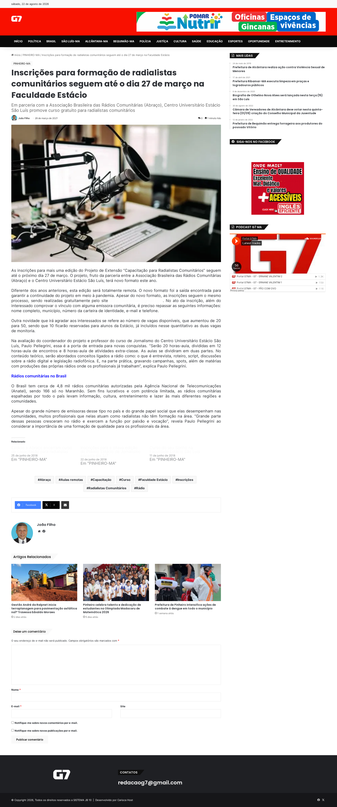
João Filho (24, 118)
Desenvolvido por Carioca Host (114, 800)
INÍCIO (18, 41)
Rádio (140, 488)
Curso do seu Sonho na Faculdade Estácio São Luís (175, 449)
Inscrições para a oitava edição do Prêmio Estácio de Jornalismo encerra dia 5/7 (111, 451)
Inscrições (185, 480)
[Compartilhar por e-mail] (65, 505)
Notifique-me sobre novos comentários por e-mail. (46, 722)
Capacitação (102, 480)
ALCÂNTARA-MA (96, 41)
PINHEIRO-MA (31, 55)
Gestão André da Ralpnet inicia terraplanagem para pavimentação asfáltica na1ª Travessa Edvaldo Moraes (44, 608)
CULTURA (180, 41)
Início (17, 55)
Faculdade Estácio (154, 480)
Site (122, 706)
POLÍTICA (34, 41)
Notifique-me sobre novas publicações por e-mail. (46, 730)
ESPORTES (235, 41)
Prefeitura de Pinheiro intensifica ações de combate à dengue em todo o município (185, 606)
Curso (125, 480)
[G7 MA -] (16, 19)
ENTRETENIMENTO (288, 41)
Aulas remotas (72, 480)
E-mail (16, 706)
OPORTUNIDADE (259, 41)
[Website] (39, 531)
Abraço (45, 480)
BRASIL (51, 41)
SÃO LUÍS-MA (70, 41)
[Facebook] (44, 531)
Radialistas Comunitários (107, 488)
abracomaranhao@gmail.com (136, 300)
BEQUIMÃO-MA (123, 41)
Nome (16, 689)
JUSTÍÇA (162, 41)
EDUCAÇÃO (215, 41)
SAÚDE (196, 41)
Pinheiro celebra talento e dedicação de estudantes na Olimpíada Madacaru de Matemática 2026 (112, 608)
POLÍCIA (145, 41)
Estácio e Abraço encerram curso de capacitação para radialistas (41, 449)
